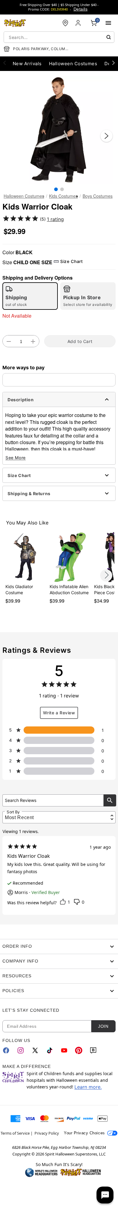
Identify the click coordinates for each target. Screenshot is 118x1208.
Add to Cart (79, 341)
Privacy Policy (46, 1133)
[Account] (79, 23)
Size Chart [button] (71, 261)
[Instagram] (20, 1050)
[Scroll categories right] (113, 62)
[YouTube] (64, 1050)
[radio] (30, 296)
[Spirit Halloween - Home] (15, 22)
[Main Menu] (108, 23)
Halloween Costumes (24, 196)
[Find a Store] (65, 23)
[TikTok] (49, 1050)
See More (15, 457)
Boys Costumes (98, 196)
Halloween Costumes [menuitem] (73, 63)
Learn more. (88, 1087)
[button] (59, 130)
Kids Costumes (63, 196)
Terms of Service (15, 1133)
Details (80, 9)
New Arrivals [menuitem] (27, 63)
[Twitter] (35, 1050)
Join (103, 1026)
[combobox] (59, 37)
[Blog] (93, 1050)
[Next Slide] (106, 136)
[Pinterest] (78, 1050)
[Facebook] (6, 1050)
